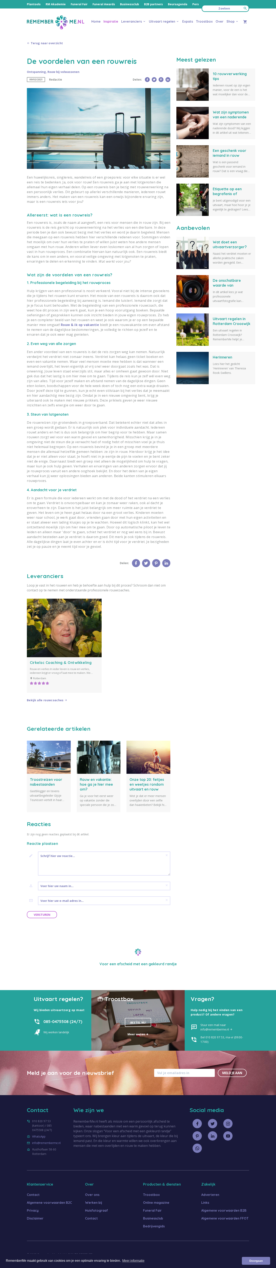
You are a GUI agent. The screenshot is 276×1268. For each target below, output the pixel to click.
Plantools (34, 4)
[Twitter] (154, 79)
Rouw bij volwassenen (63, 72)
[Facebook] (147, 79)
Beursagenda (177, 4)
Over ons (92, 1195)
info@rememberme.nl (46, 1143)
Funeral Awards (104, 4)
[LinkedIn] (167, 79)
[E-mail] (32, 900)
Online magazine (156, 1203)
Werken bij (93, 1203)
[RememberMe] (55, 28)
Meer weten (136, 1034)
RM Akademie (56, 4)
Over (219, 21)
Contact (33, 1195)
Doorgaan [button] (256, 1260)
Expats (187, 21)
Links (205, 1203)
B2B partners (153, 4)
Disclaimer (35, 1218)
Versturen (42, 915)
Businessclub (129, 4)
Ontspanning (36, 72)
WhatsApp (38, 1136)
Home (96, 21)
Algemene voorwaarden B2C (49, 1203)
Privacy (33, 1210)
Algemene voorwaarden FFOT (225, 1218)
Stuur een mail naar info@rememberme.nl (215, 1027)
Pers (195, 4)
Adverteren (210, 1195)
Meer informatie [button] (133, 1260)
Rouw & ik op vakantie (80, 325)
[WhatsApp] (197, 1148)
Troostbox (204, 21)
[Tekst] (32, 856)
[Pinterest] (161, 79)
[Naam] (32, 886)
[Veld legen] (166, 855)
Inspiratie (110, 21)
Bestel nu (138, 1022)
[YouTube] (228, 1136)
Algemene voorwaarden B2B (224, 1210)
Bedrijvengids (154, 1226)
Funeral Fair (79, 4)
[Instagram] (228, 1123)
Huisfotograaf (96, 1210)
